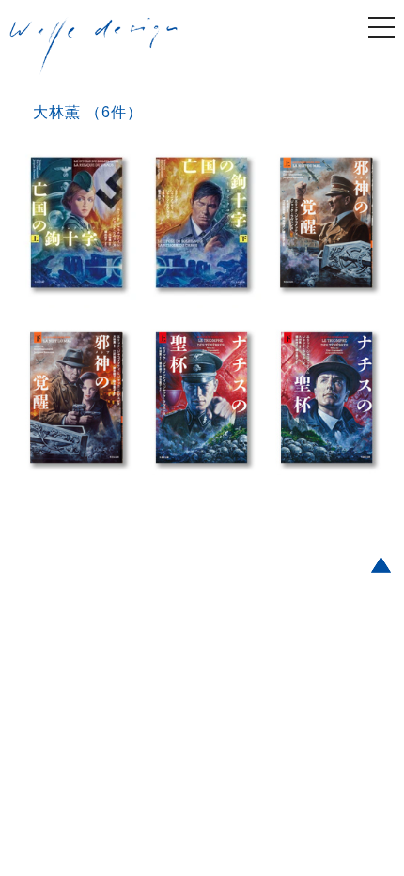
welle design (94, 46)
